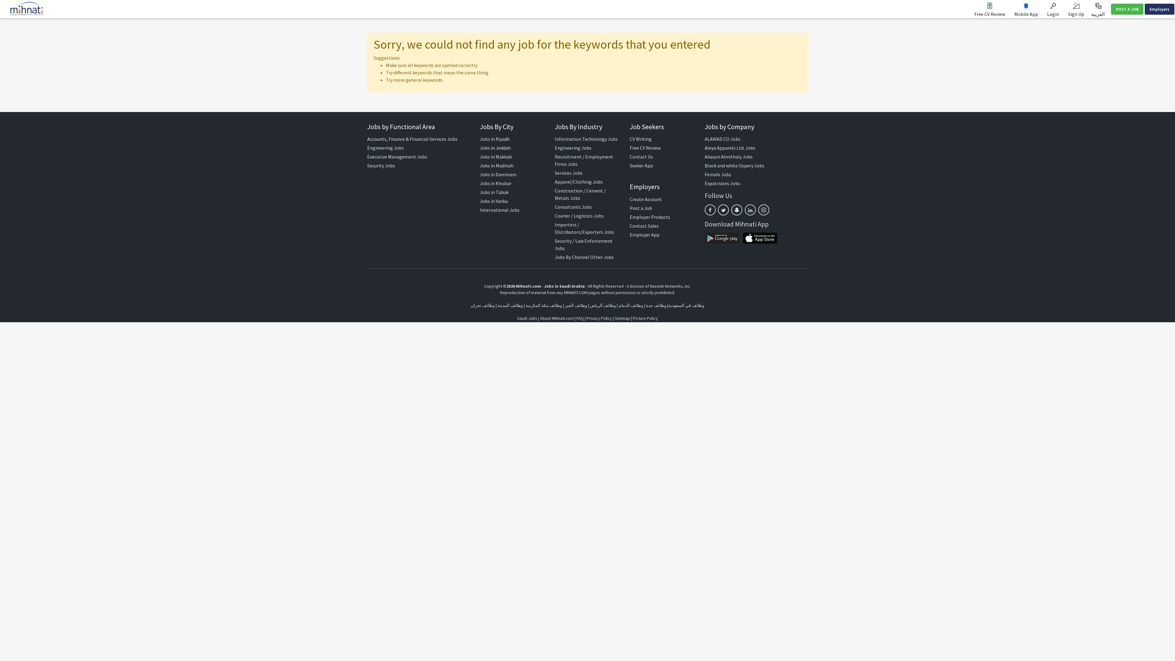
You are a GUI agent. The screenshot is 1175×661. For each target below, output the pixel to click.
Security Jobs (381, 165)
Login (1053, 14)
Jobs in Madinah (496, 165)
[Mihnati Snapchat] (736, 209)
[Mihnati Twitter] (723, 209)
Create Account (646, 199)
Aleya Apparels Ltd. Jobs (730, 148)
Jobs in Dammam (498, 174)
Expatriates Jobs (722, 183)
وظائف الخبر (576, 305)
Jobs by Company (729, 126)
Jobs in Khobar (495, 183)
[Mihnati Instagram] (763, 209)
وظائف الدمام (631, 305)
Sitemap (622, 318)
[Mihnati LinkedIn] (750, 209)
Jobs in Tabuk (494, 192)
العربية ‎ (1098, 14)
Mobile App (1026, 14)
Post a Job (641, 208)
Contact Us (641, 157)
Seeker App (641, 165)
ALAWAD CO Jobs (722, 139)
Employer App (644, 235)
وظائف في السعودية (686, 305)
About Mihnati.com (557, 318)
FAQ (580, 318)
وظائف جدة (656, 305)
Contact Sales (644, 226)
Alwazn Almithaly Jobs (729, 157)
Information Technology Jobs (586, 139)
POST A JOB (1127, 9)
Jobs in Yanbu (494, 201)
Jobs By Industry (578, 126)
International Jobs (500, 210)
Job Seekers (647, 126)
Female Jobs (718, 174)
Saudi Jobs (527, 318)
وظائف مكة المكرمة (544, 305)
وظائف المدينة (510, 305)
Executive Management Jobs (397, 157)
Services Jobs (569, 173)
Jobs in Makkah (496, 157)
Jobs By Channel (572, 257)
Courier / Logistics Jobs (579, 216)
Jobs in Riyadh (495, 139)
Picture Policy (645, 318)
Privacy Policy (599, 318)
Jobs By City (496, 126)
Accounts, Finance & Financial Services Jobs (412, 139)
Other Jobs (602, 257)
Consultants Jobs (573, 207)
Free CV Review (989, 14)
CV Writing (641, 139)
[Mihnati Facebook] (710, 209)
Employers (1159, 9)
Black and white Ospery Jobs (734, 165)
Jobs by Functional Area (401, 126)
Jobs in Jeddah (495, 148)
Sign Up (1076, 14)
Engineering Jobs (385, 148)
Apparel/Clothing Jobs (579, 182)
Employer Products (650, 217)
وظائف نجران (483, 305)
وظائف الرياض (603, 305)
